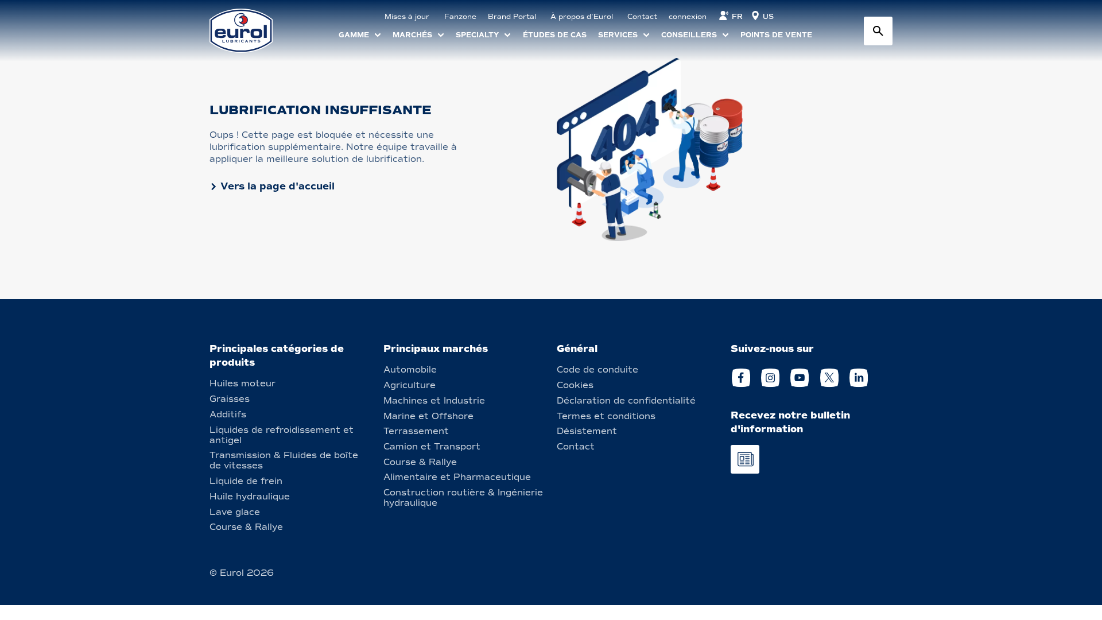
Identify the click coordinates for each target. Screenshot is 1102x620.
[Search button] (878, 31)
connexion (688, 17)
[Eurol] (248, 31)
